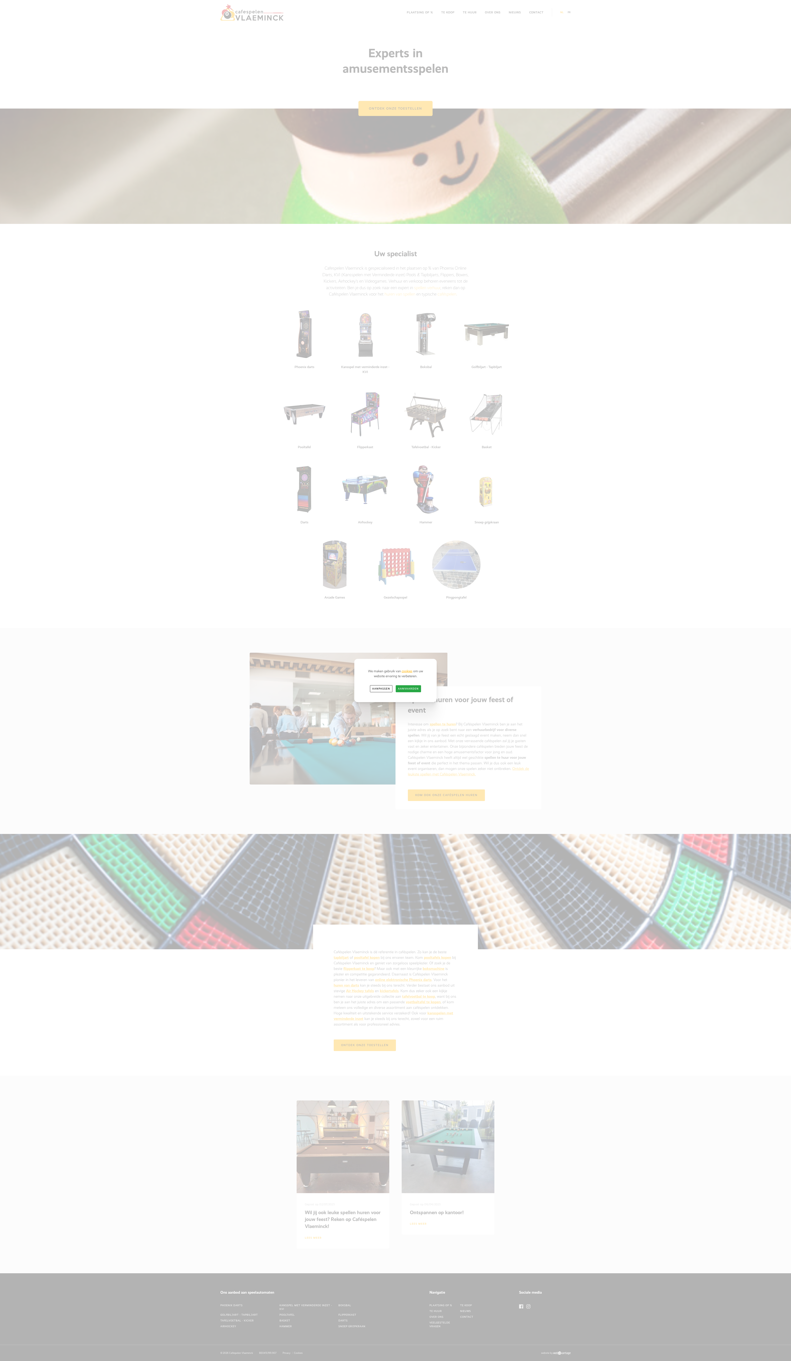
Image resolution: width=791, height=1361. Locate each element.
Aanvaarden (408, 688)
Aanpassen (381, 688)
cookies (407, 671)
